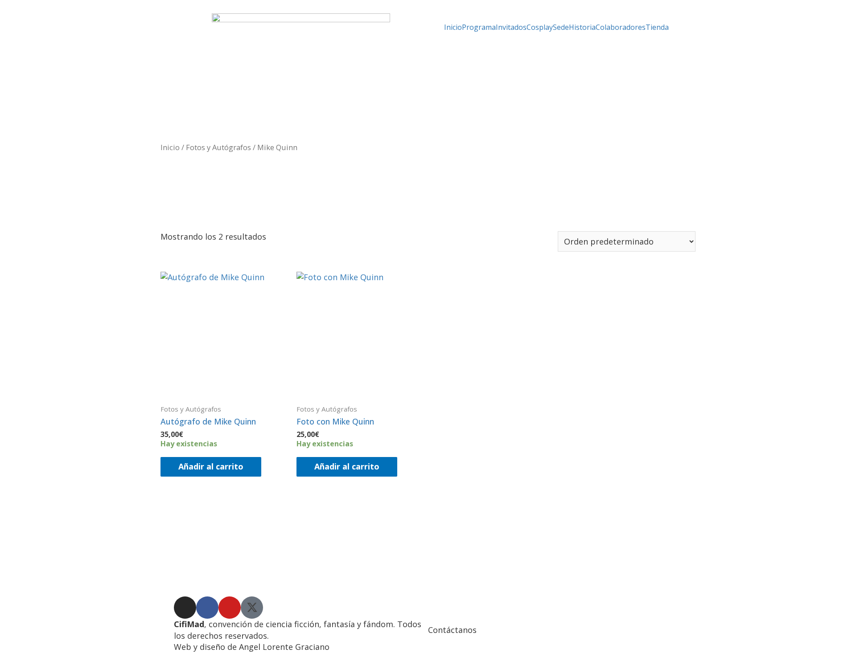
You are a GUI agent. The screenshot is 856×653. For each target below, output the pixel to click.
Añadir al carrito (210, 466)
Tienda (657, 27)
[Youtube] (229, 607)
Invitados (511, 27)
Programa (479, 27)
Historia (582, 27)
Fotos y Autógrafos (218, 147)
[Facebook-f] (207, 607)
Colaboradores (621, 27)
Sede (561, 27)
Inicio (453, 27)
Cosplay (540, 27)
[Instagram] (185, 607)
